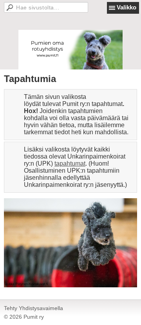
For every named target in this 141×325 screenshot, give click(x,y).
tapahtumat (69, 163)
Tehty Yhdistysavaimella (33, 308)
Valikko (126, 7)
